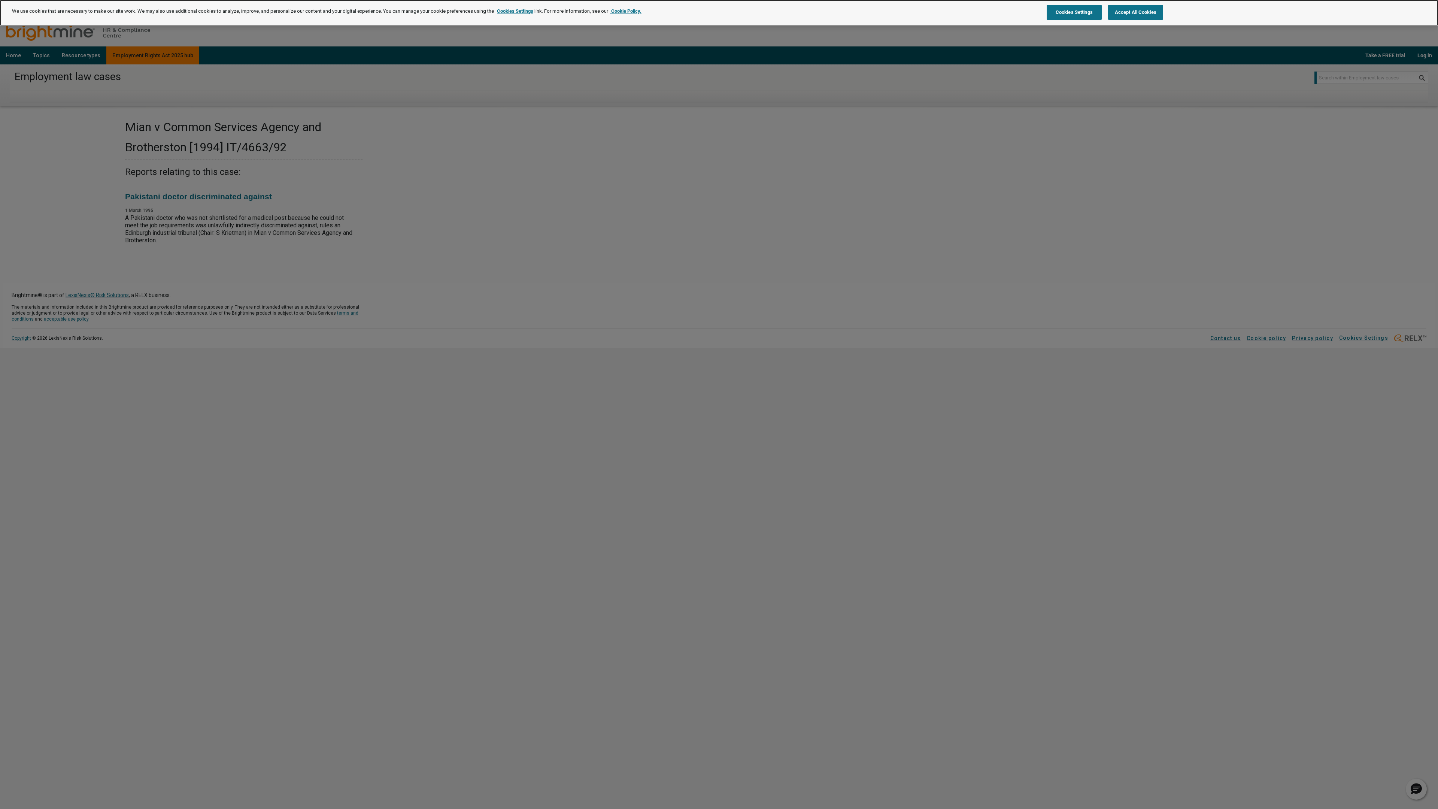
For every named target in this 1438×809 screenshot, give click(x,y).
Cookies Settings (515, 11)
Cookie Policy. (625, 11)
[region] (719, 13)
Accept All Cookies (1135, 12)
